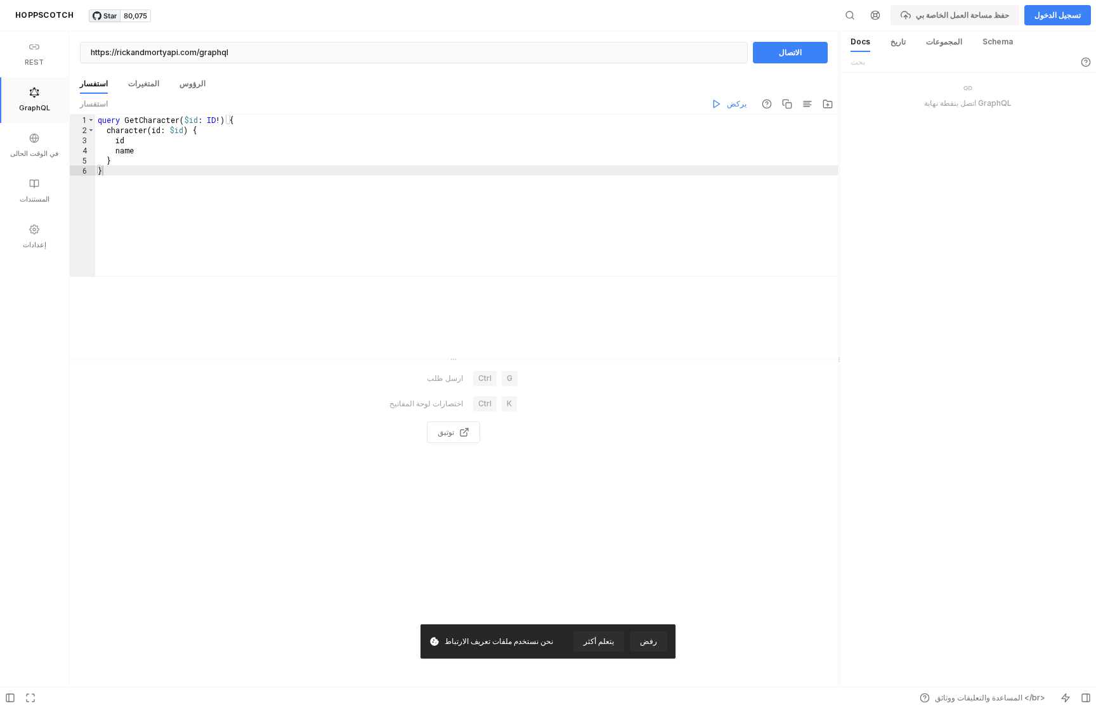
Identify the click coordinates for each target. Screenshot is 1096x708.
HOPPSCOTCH (44, 15)
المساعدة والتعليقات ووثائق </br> (990, 697)
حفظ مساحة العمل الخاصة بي (962, 15)
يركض (737, 103)
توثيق (446, 432)
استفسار (94, 103)
